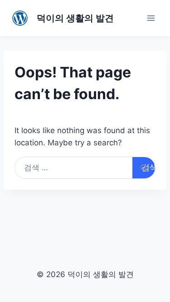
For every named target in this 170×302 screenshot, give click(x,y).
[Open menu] (150, 18)
